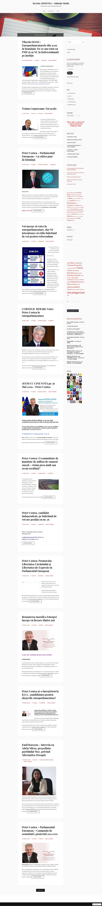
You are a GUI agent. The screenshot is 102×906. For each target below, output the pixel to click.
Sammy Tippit (76, 289)
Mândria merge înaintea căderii (74, 139)
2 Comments (53, 164)
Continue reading (27, 93)
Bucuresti (78, 198)
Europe (40, 164)
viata (73, 220)
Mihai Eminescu (76, 212)
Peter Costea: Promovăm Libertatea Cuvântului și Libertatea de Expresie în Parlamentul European (37, 566)
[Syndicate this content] (67, 318)
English (68, 52)
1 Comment (51, 320)
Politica (77, 214)
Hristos (77, 207)
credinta (72, 200)
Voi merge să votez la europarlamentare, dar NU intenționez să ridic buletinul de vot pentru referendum (39, 231)
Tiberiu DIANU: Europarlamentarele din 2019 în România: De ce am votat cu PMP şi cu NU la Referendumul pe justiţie (40, 48)
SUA (79, 216)
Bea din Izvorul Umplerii (73, 329)
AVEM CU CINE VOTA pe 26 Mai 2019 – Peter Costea (38, 385)
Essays (76, 273)
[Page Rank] (70, 83)
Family (81, 275)
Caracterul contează (72, 326)
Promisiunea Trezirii (72, 136)
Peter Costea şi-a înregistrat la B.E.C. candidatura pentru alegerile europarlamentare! (40, 694)
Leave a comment (52, 60)
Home (44, 11)
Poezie (74, 214)
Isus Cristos (69, 209)
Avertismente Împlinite (72, 156)
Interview (76, 279)
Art (76, 196)
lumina (72, 212)
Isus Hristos (74, 209)
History (69, 277)
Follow (69, 73)
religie (83, 214)
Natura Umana (72, 284)
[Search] (83, 42)
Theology (82, 289)
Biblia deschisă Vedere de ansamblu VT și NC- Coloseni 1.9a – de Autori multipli (75, 358)
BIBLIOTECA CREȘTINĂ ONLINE (75, 318)
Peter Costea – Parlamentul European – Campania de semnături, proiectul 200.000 (40, 830)
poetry (71, 214)
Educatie (70, 273)
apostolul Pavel (73, 196)
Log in (69, 96)
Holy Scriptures (73, 207)
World (41, 625)
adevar (68, 192)
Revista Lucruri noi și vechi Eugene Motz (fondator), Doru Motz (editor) (75, 347)
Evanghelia (70, 205)
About (58, 11)
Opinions (41, 575)
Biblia (70, 198)
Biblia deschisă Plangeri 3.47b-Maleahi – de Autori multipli (75, 362)
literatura (81, 210)
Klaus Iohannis (76, 210)
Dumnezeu (71, 203)
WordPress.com (72, 104)
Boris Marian (74, 198)
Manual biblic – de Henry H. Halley (74, 342)
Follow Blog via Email (73, 59)
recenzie (80, 214)
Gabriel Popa (51, 255)
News (78, 284)
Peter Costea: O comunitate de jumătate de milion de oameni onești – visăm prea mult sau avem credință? (40, 463)
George (37, 60)
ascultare (81, 196)
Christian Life (42, 473)
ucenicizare (72, 218)
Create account (71, 93)
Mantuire (81, 282)
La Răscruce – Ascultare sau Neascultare (72, 150)
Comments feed (71, 101)
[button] (30, 71)
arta (78, 196)
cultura (76, 200)
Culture (41, 113)
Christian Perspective (74, 265)
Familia (44, 320)
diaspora (79, 200)
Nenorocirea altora (71, 142)
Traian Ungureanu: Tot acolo (39, 108)
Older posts (40, 890)
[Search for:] (76, 42)
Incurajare (75, 278)
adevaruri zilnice (73, 192)
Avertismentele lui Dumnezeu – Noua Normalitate (74, 146)
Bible (68, 198)
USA (76, 218)
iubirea (79, 209)
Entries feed (71, 99)
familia (77, 205)
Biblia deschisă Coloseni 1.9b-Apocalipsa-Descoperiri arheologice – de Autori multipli (75, 352)
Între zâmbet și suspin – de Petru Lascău (75, 322)
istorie (80, 207)
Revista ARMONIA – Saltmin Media (51, 3)
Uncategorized (76, 292)
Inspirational (70, 279)
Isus (83, 207)
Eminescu (76, 203)
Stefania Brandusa (76, 216)
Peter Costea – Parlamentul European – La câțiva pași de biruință (38, 156)
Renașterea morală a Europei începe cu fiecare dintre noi (39, 618)
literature (69, 212)
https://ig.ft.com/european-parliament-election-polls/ (39, 83)
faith (74, 205)
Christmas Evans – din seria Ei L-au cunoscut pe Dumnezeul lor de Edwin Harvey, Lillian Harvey (75, 333)
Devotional (76, 270)
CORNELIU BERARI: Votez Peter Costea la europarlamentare (37, 312)
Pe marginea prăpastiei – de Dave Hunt (75, 338)
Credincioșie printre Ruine (73, 154)
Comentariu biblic (71, 268)
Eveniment (45, 164)
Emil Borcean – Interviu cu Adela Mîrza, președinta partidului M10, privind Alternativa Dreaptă (38, 750)
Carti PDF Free (51, 11)
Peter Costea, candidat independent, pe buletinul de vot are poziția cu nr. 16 (39, 516)
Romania (44, 60)
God (70, 207)
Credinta (79, 268)
